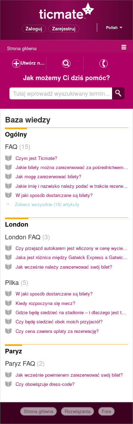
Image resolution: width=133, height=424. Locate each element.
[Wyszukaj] (118, 93)
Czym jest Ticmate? (36, 158)
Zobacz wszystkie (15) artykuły (47, 204)
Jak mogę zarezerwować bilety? (48, 176)
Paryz (13, 351)
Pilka (15, 282)
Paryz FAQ (24, 363)
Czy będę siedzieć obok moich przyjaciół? (59, 321)
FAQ (16, 146)
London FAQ (26, 236)
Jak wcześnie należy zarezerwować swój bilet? (64, 266)
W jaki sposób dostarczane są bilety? (54, 195)
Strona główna (22, 48)
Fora (106, 411)
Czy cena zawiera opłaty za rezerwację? (57, 331)
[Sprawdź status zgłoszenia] (66, 63)
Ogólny (16, 134)
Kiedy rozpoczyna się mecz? (45, 303)
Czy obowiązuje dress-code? (45, 384)
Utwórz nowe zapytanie (33, 62)
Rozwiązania (77, 411)
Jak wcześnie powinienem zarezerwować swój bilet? (69, 374)
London (16, 224)
